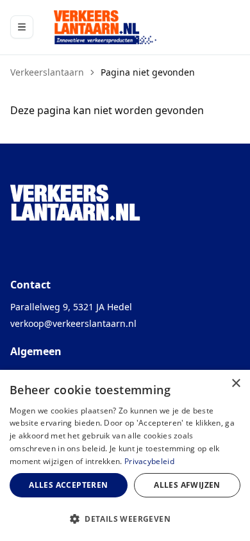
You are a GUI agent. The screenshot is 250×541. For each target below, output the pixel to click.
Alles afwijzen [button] (187, 484)
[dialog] (125, 455)
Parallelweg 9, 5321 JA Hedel (71, 307)
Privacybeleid (149, 461)
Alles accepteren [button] (68, 484)
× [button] (235, 383)
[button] (125, 518)
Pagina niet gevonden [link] (148, 72)
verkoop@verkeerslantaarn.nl (73, 323)
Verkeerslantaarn (47, 72)
